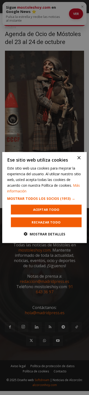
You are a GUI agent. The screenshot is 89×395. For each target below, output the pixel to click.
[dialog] (44, 197)
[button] (44, 198)
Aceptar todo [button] (46, 209)
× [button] (79, 158)
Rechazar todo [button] (46, 222)
